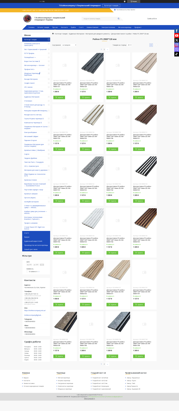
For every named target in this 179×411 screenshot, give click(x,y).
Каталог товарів (43, 27)
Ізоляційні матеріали (31, 202)
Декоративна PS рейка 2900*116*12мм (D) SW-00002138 (62, 343)
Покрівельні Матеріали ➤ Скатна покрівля (35, 127)
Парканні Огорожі (30, 140)
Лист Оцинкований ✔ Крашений (35, 49)
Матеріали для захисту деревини (35, 170)
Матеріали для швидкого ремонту (98, 34)
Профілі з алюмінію (31, 223)
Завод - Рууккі (131, 380)
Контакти (64, 27)
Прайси (73, 27)
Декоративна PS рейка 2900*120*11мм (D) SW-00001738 (115, 84)
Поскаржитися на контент (97, 397)
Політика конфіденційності (114, 397)
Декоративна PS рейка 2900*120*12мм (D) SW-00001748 (89, 343)
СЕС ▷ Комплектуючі (31, 166)
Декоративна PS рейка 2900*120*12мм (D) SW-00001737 (62, 84)
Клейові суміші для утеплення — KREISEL (35, 212)
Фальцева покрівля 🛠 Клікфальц (35, 111)
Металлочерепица (124, 27)
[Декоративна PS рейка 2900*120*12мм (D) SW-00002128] (91, 65)
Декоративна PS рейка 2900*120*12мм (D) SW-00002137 (115, 292)
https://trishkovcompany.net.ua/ (35, 310)
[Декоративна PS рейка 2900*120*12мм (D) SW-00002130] (91, 117)
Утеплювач (28, 101)
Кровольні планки (30, 180)
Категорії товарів (111, 5)
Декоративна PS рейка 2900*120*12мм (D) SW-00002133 (142, 188)
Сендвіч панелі (29, 83)
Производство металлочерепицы (36, 245)
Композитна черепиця (65, 386)
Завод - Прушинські (133, 378)
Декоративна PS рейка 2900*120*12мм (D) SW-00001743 (62, 240)
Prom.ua (99, 395)
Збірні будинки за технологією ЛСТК (34, 175)
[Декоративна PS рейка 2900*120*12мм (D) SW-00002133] (144, 169)
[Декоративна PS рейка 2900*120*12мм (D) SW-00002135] (144, 221)
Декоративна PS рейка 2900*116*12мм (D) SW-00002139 (115, 343)
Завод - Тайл (131, 383)
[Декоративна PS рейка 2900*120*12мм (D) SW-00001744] (117, 221)
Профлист (138, 27)
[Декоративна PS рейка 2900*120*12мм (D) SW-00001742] (117, 169)
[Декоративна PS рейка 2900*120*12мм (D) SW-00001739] (64, 117)
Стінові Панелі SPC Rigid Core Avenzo (34, 228)
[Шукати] (118, 19)
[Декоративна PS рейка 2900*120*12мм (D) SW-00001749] (144, 324)
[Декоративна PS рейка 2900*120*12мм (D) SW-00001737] (64, 65)
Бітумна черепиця (64, 380)
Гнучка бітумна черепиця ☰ (34, 119)
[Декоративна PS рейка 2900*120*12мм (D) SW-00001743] (64, 221)
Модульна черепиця (65, 389)
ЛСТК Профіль (29, 53)
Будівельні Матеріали (31, 97)
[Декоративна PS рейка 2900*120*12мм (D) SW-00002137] (117, 272)
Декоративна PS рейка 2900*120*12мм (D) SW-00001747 (142, 292)
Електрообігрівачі (30, 132)
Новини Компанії (92, 27)
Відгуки (26, 237)
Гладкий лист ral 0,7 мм (100, 383)
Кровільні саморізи (30, 194)
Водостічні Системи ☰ (32, 61)
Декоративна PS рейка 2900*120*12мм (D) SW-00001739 (62, 136)
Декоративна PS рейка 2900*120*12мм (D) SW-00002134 (89, 240)
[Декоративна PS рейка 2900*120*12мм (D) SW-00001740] (117, 117)
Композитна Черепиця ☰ (33, 123)
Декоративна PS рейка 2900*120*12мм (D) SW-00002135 (142, 240)
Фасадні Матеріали (31, 79)
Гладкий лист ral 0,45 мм (100, 378)
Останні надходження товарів (34, 386)
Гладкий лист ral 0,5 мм (100, 380)
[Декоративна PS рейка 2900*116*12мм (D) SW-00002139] (117, 324)
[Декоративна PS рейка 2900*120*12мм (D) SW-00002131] (144, 117)
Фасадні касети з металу (33, 115)
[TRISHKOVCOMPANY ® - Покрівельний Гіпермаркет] (27, 18)
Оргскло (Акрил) (30, 198)
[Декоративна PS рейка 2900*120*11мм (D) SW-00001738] (117, 65)
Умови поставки (29, 383)
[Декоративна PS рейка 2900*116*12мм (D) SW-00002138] (64, 324)
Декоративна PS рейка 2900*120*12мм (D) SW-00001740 (115, 136)
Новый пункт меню (30, 249)
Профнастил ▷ (29, 69)
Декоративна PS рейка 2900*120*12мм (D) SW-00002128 (89, 84)
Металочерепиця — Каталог (34, 65)
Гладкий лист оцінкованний (102, 389)
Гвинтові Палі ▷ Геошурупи (34, 162)
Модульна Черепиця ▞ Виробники (32, 74)
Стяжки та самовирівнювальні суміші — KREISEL (35, 206)
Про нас (55, 27)
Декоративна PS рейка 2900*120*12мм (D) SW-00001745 (62, 292)
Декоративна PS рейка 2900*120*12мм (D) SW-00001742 (115, 188)
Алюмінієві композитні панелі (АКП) (32, 44)
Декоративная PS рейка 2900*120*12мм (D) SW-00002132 (89, 188)
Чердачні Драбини (30, 158)
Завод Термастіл (132, 386)
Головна (31, 27)
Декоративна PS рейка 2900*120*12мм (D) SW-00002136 (89, 292)
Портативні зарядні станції (33, 190)
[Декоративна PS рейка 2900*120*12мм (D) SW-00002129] (144, 65)
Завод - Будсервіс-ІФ (133, 389)
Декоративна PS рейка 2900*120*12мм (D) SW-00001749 (142, 343)
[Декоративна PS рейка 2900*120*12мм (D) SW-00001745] (64, 272)
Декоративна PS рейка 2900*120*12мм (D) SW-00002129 (142, 84)
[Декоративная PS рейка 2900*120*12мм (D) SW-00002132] (91, 169)
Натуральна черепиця (65, 383)
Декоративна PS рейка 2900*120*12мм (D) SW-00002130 (89, 136)
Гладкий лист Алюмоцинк (101, 386)
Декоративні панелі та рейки (121, 34)
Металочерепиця (64, 378)
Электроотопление (108, 27)
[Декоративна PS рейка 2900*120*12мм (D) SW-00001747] (144, 272)
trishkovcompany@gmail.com (33, 315)
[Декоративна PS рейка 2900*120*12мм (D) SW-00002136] (91, 272)
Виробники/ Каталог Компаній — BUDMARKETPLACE (35, 185)
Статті (81, 27)
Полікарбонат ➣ (30, 57)
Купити (60, 97)
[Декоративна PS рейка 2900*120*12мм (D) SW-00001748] (91, 324)
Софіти (26, 154)
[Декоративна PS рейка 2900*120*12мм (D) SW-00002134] (91, 221)
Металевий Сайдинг (31, 136)
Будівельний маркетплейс (33, 241)
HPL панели (28, 87)
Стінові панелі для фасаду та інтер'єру (34, 106)
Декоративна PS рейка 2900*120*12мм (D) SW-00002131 (142, 136)
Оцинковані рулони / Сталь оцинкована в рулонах (33, 92)
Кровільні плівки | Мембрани (34, 150)
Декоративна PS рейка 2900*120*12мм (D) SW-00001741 (62, 188)
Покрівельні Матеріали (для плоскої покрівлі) (34, 145)
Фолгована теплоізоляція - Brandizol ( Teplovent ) (33, 218)
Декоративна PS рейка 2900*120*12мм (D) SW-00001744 (115, 240)
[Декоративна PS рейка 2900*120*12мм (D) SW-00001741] (64, 169)
